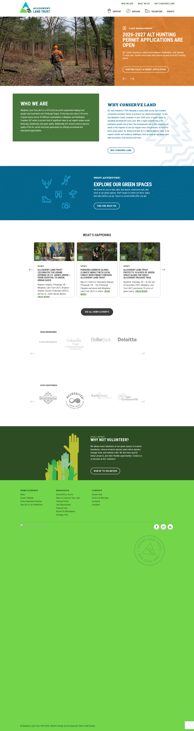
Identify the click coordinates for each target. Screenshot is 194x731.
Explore (136, 11)
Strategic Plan (62, 515)
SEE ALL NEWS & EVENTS (97, 312)
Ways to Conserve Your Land (68, 498)
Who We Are (127, 3)
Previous (31, 269)
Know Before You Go (64, 494)
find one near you (106, 206)
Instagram (96, 504)
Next (163, 269)
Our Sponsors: (48, 331)
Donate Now (97, 494)
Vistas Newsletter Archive (31, 501)
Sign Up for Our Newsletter (31, 504)
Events (170, 11)
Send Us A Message (100, 498)
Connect (97, 490)
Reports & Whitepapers (65, 511)
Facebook (96, 501)
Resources (62, 490)
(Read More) (44, 297)
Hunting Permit (62, 501)
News (22, 494)
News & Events (29, 490)
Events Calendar (27, 498)
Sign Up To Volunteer (105, 471)
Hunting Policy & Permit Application (146, 69)
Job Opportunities (63, 504)
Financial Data (61, 508)
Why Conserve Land (164, 3)
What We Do (144, 3)
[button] (125, 79)
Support (117, 11)
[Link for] (50, 344)
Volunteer (157, 11)
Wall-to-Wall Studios (87, 726)
